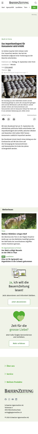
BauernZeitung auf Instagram (9, 399)
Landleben (18, 7)
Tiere (25, 7)
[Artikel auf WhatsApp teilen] (9, 119)
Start (3, 7)
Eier (9, 70)
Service (10, 374)
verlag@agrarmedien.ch (13, 412)
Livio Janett (9, 67)
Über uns (11, 366)
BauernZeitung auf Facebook (6, 399)
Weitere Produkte (14, 382)
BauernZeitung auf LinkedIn (16, 399)
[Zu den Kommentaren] (34, 119)
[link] (19, 234)
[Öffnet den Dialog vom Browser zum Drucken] (14, 119)
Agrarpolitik (10, 7)
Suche (36, 3)
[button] (2, 2)
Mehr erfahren (19, 343)
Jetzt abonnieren (19, 302)
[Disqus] (19, 181)
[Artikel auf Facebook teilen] (3, 119)
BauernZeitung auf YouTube (13, 399)
